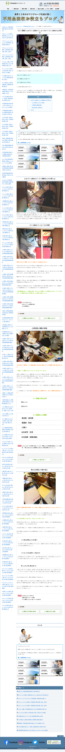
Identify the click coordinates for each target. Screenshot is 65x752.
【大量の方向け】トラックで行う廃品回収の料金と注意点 (30, 716)
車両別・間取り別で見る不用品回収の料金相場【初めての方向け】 (7, 168)
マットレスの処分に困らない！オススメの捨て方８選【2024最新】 (7, 600)
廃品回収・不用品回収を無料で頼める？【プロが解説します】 (31, 723)
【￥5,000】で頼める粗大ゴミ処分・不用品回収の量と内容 (7, 119)
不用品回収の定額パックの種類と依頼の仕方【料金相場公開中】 (7, 154)
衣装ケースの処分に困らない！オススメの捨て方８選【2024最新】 (7, 593)
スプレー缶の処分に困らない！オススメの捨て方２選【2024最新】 (7, 535)
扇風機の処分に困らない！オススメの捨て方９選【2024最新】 (7, 556)
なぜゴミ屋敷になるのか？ (50, 318)
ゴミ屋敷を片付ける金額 (49, 611)
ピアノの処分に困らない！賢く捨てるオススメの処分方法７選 (7, 508)
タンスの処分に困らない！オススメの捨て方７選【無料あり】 (7, 189)
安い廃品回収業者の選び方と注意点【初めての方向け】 (7, 147)
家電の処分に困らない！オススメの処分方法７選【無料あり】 (7, 230)
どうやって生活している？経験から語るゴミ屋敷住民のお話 (7, 443)
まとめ (32, 109)
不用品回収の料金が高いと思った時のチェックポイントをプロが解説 (33, 730)
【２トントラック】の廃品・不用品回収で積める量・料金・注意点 (32, 702)
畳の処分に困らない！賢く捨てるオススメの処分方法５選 (7, 473)
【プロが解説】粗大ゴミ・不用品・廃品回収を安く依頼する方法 (32, 726)
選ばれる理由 (41, 8)
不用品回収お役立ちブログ (29, 26)
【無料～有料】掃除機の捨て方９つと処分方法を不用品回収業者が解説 (7, 298)
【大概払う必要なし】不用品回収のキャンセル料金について (7, 326)
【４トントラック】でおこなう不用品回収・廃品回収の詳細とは (32, 698)
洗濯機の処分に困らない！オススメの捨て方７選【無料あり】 (7, 202)
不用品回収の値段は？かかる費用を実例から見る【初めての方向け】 (7, 112)
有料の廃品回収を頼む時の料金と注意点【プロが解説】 (7, 175)
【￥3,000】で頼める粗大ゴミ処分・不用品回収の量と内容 (7, 126)
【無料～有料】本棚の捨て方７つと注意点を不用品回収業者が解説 (7, 283)
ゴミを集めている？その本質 (38, 102)
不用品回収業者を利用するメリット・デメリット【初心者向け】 (7, 319)
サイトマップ (32, 746)
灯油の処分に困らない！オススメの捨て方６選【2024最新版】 (7, 542)
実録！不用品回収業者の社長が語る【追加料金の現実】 (7, 312)
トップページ (19, 26)
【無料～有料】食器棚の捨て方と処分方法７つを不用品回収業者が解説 (7, 276)
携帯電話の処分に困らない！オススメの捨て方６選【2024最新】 (7, 515)
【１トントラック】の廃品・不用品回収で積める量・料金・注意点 (32, 705)
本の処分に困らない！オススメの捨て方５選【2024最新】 (7, 549)
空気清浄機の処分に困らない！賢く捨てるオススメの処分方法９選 (7, 501)
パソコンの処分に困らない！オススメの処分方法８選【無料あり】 (7, 244)
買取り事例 (24, 8)
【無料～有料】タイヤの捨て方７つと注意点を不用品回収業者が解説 (7, 340)
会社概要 (57, 8)
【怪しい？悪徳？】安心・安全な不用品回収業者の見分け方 (7, 356)
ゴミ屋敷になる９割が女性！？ (39, 459)
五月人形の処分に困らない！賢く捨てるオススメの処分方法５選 (7, 466)
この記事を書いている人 (25, 142)
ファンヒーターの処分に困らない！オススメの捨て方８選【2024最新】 (7, 577)
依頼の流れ (32, 8)
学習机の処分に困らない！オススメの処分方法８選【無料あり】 (7, 223)
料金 (8, 8)
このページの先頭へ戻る (60, 736)
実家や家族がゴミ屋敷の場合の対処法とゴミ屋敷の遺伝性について (7, 401)
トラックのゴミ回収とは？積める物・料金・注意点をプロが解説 (32, 712)
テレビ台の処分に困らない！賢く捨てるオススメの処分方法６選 (7, 487)
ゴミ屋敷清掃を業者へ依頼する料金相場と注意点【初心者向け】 (7, 429)
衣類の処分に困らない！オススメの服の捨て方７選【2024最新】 (7, 563)
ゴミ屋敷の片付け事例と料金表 (29, 611)
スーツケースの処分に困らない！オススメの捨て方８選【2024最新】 (7, 570)
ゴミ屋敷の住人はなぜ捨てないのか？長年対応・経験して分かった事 (7, 408)
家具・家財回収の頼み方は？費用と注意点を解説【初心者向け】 (7, 140)
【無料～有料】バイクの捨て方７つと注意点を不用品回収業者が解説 (7, 387)
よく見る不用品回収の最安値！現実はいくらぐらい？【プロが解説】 (7, 161)
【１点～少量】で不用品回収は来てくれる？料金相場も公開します (32, 709)
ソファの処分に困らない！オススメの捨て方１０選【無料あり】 (7, 209)
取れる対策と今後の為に (37, 107)
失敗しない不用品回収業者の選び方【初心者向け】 (29, 691)
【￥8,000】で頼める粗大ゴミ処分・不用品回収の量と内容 (7, 133)
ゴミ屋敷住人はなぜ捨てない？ (29, 318)
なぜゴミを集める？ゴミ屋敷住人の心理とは (41, 100)
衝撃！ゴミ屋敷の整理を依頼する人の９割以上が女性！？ (7, 394)
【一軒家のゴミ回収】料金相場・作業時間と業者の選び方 (30, 719)
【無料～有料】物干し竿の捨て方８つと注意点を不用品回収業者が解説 (7, 363)
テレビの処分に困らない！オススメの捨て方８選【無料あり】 (7, 216)
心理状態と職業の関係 (37, 105)
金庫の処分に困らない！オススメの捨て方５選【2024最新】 (7, 528)
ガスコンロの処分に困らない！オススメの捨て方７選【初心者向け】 (7, 459)
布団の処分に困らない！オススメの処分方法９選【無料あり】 (7, 237)
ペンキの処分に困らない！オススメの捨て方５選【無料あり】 (7, 607)
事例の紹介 (16, 8)
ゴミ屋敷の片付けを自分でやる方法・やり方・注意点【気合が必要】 (7, 436)
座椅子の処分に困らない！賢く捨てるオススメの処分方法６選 (7, 494)
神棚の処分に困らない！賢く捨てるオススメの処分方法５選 (7, 480)
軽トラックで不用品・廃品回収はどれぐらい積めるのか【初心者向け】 (33, 695)
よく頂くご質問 (48, 8)
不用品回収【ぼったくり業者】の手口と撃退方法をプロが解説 (7, 333)
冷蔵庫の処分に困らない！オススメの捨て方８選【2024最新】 (7, 521)
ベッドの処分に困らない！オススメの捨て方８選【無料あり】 (7, 195)
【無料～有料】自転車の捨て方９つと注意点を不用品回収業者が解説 (7, 305)
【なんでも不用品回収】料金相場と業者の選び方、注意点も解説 (7, 182)
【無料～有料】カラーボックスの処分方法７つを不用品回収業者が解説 (7, 251)
